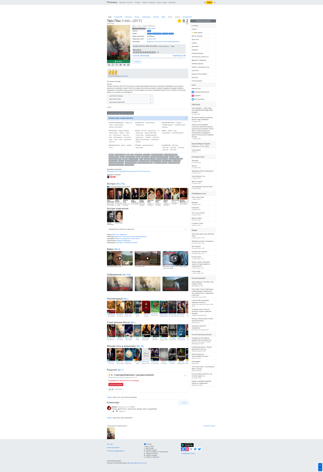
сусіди (110, 139)
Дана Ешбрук (133, 200)
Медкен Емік (125, 200)
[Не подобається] (112, 389)
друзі (110, 137)
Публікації (122, 2)
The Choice (120, 314)
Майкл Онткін (117, 200)
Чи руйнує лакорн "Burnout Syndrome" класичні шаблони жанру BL (201, 312)
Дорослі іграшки (197, 182)
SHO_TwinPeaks (199, 99)
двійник (125, 158)
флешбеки (165, 127)
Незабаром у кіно (199, 193)
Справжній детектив (181, 338)
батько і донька (117, 135)
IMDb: (148, 46)
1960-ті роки (165, 149)
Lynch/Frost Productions (142, 171)
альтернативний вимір (170, 154)
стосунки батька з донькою (116, 163)
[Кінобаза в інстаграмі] (187, 449)
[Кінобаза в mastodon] (195, 449)
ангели (111, 147)
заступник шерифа (120, 154)
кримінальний (157, 33)
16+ (134, 26)
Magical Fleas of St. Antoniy (116, 377)
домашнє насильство (157, 154)
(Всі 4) (117, 249)
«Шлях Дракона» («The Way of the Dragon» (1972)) (203, 284)
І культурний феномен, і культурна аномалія (134, 375)
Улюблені (195, 50)
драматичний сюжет (148, 145)
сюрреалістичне (140, 125)
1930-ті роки (173, 149)
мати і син (111, 141)
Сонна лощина (163, 338)
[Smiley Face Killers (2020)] (128, 354)
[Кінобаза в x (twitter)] (191, 449)
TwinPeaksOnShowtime (201, 92)
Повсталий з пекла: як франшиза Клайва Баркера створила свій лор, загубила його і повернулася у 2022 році (203, 293)
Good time (195, 70)
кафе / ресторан (152, 130)
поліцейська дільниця (150, 135)
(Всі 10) (140, 346)
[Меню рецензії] (185, 375)
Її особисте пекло (197, 224)
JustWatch (109, 107)
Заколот (196, 166)
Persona (146, 314)
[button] (109, 65)
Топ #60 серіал (151, 28)
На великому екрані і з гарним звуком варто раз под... (202, 349)
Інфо (110, 17)
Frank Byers (119, 242)
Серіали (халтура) (197, 53)
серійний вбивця (113, 156)
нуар (175, 130)
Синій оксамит (128, 338)
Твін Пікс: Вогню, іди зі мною (111, 338)
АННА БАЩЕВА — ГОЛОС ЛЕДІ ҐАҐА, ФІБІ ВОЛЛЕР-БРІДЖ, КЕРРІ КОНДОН (202, 111)
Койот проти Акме (198, 198)
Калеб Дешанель (173, 41)
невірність (179, 122)
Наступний (137, 361)
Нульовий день (111, 361)
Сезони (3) (128, 17)
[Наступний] (131, 42)
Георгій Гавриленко (110, 223)
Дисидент (196, 203)
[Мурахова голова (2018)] (172, 354)
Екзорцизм (196, 208)
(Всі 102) (127, 274)
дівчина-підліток (130, 156)
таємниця (121, 161)
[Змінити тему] (214, 2)
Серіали (194, 29)
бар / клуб (143, 130)
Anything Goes (164, 314)
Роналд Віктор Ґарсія (130, 242)
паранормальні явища (115, 158)
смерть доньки (113, 161)
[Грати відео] (120, 258)
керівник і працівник (124, 130)
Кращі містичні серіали (199, 74)
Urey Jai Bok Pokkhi (155, 313)
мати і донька (127, 137)
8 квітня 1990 (151, 39)
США (149, 31)
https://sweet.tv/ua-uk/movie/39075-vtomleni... (200, 356)
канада (111, 125)
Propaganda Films (113, 171)
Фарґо (137, 338)
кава (132, 154)
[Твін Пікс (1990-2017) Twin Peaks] (118, 42)
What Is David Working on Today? (146, 361)
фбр (128, 154)
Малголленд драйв (146, 338)
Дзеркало (181, 361)
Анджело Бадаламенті (124, 240)
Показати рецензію (116, 384)
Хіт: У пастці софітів (198, 214)
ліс (158, 130)
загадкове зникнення (130, 163)
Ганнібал (154, 338)
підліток (172, 156)
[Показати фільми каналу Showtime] (113, 177)
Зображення (146, 17)
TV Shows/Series (197, 81)
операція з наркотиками (175, 158)
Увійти (209, 2)
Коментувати (118, 389)
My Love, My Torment (181, 314)
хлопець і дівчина (113, 133)
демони (123, 145)
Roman (114, 407)
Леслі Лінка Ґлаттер (161, 41)
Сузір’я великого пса (198, 177)
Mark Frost (115, 234)
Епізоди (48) (118, 17)
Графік (172, 46)
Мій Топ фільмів (197, 36)
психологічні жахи (156, 161)
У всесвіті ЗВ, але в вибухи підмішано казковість (202, 303)
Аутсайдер (172, 338)
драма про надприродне (160, 163)
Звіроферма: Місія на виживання (202, 172)
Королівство (111, 314)
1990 (126, 21)
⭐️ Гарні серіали (197, 32)
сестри (115, 139)
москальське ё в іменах (199, 252)
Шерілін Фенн (157, 200)
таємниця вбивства (162, 158)
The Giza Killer (172, 314)
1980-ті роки (175, 145)
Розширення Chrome (188, 453)
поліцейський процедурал (145, 163)
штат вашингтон (133, 158)
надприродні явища (149, 158)
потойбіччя (148, 137)
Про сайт (110, 444)
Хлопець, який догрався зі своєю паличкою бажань (202, 320)
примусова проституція (131, 161)
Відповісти (122, 411)
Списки (159, 2)
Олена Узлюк (119, 223)
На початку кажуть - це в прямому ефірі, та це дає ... (203, 368)
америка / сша (128, 122)
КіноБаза (113, 2)
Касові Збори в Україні (201, 145)
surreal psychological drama (116, 165)
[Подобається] (109, 389)
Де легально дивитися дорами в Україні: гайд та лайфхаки (202, 119)
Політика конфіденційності (116, 451)
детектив (164, 33)
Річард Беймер (141, 200)
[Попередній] (106, 42)
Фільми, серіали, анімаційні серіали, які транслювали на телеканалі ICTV (201, 265)
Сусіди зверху (196, 151)
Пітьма (137, 314)
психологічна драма (174, 163)
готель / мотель (139, 135)
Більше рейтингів (163, 46)
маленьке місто (139, 137)
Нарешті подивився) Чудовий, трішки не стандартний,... (201, 383)
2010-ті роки (173, 147)
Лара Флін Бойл (150, 200)
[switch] (108, 186)
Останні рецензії (198, 278)
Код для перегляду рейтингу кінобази (120, 113)
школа (138, 156)
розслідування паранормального (159, 156)
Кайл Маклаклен (110, 200)
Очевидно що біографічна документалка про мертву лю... (202, 340)
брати (120, 139)
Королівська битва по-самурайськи (200, 328)
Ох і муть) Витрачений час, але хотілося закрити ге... (202, 376)
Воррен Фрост (166, 200)
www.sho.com (196, 88)
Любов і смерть (120, 361)
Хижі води (196, 161)
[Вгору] (320, 465)
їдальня (122, 156)
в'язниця (138, 141)
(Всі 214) (120, 183)
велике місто (156, 137)
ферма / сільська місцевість (142, 139)
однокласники (127, 139)
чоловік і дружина (117, 137)
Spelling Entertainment (126, 171)
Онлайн (137, 2)
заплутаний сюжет (150, 122)
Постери (156, 17)
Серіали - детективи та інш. (200, 67)
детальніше (124, 76)
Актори (137, 17)
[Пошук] (204, 2)
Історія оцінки (198, 257)
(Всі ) (126, 298)
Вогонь (164, 361)
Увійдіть (109, 397)
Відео (163, 17)
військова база (155, 139)
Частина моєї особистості (200, 57)
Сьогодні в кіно (198, 157)
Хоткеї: (149, 444)
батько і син (126, 135)
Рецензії (145, 2)
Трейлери (152, 2)
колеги (127, 133)
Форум (165, 2)
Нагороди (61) (187, 17)
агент (177, 156)
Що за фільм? (198, 247)
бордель (111, 154)
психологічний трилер (177, 133)
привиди (129, 145)
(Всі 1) (120, 369)
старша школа (139, 133)
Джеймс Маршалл (183, 200)
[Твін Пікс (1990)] (111, 433)
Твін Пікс (119, 338)
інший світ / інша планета (115, 127)
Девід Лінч (150, 41)
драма (149, 33)
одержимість (138, 154)
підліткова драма (144, 161)
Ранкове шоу (155, 361)
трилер (171, 33)
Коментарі (171, 2)
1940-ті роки (165, 147)
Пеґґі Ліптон (175, 200)
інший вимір (145, 156)
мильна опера (139, 147)
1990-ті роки (181, 147)
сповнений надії (129, 165)
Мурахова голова (172, 361)
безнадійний (176, 161)
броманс (122, 133)
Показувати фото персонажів (120, 187)
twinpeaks (197, 96)
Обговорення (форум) (203, 21)
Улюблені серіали (197, 64)
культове (170, 130)
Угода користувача (113, 447)
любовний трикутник (167, 125)
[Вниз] (320, 469)
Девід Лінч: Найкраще (199, 60)
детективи (195, 46)
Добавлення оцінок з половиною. (203, 242)
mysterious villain (167, 161)
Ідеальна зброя (197, 219)
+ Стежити (136, 62)
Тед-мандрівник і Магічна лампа (202, 187)
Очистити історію (209, 426)
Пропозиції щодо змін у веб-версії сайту (203, 236)
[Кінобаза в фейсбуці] (183, 449)
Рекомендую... (196, 362)
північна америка (118, 125)
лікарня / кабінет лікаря (150, 133)
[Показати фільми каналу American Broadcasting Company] (108, 177)
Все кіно (129, 2)
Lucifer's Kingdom (128, 314)
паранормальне (166, 133)
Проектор (195, 77)
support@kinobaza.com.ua (138, 463)
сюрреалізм (146, 154)
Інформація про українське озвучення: (121, 229)
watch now (195, 39)
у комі (141, 158)
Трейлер (119, 61)
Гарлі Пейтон (135, 238)
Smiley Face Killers (128, 361)
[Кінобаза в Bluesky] (199, 449)
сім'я (110, 135)
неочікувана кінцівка (180, 125)
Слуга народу (198, 272)
